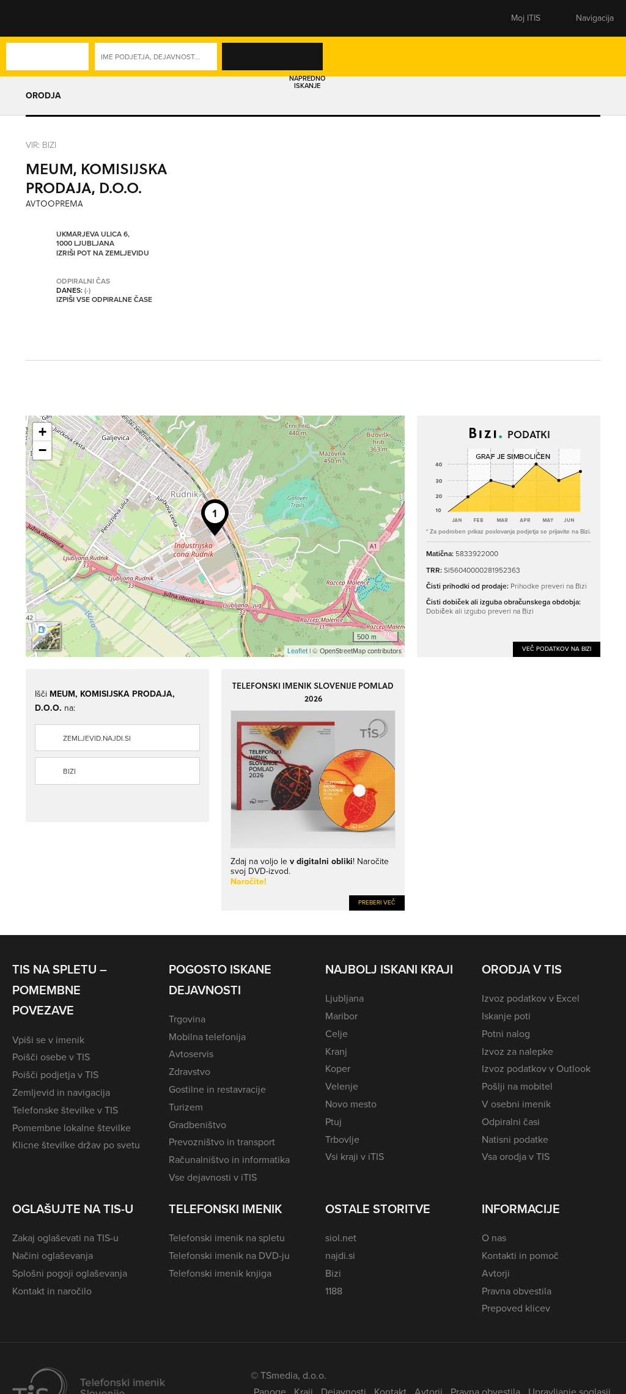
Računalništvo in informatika (229, 1160)
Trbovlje (342, 1139)
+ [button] (42, 431)
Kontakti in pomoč (520, 1256)
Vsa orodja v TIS (516, 1157)
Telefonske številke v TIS (65, 1110)
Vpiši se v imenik (48, 1040)
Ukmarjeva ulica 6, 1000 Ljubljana (93, 239)
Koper (337, 1069)
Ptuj (333, 1122)
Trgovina (187, 1019)
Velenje (341, 1086)
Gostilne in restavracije (217, 1089)
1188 (333, 1291)
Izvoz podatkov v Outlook (536, 1069)
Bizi (69, 771)
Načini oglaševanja (52, 1256)
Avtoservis (191, 1054)
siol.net (340, 1238)
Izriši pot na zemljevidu (102, 254)
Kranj (336, 1051)
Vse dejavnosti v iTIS (213, 1177)
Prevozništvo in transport (222, 1142)
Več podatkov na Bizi (556, 648)
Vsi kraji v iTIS (354, 1157)
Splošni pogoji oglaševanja (69, 1273)
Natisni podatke (515, 1139)
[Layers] (46, 636)
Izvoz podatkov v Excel (531, 998)
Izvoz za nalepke (517, 1051)
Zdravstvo (189, 1072)
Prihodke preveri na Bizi (548, 586)
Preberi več (377, 902)
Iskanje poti (506, 1016)
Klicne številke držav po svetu (76, 1145)
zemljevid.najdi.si (97, 738)
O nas (494, 1238)
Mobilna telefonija (207, 1037)
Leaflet (297, 651)
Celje (336, 1034)
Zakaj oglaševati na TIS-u (65, 1238)
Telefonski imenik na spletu (227, 1238)
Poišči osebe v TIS (51, 1057)
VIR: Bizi (41, 144)
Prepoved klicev (516, 1308)
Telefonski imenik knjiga (220, 1273)
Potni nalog (506, 1034)
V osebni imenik (516, 1104)
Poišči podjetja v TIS (55, 1075)
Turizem (186, 1107)
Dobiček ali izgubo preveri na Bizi (480, 611)
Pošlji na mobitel (517, 1086)
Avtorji (496, 1273)
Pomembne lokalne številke (71, 1128)
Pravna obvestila (516, 1291)
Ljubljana (344, 998)
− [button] (42, 450)
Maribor (341, 1016)
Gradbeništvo (197, 1125)
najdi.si (340, 1256)
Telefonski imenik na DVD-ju (229, 1256)
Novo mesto (351, 1104)
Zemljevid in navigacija (61, 1092)
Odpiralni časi (511, 1122)
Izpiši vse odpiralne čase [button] (104, 300)
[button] (33, 18)
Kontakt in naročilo (52, 1291)
